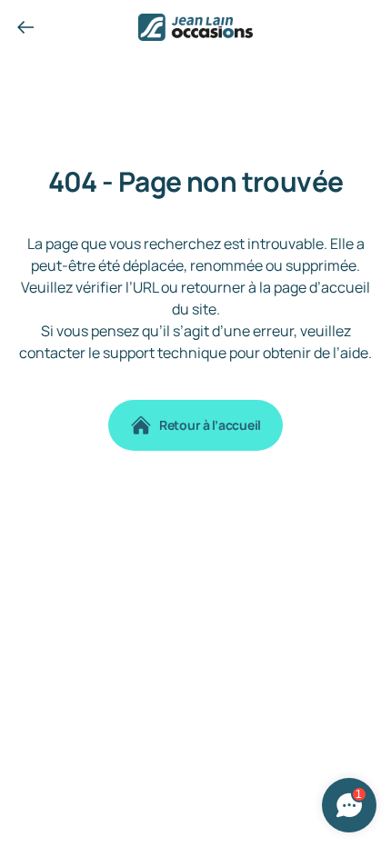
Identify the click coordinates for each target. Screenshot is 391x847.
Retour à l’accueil (210, 424)
